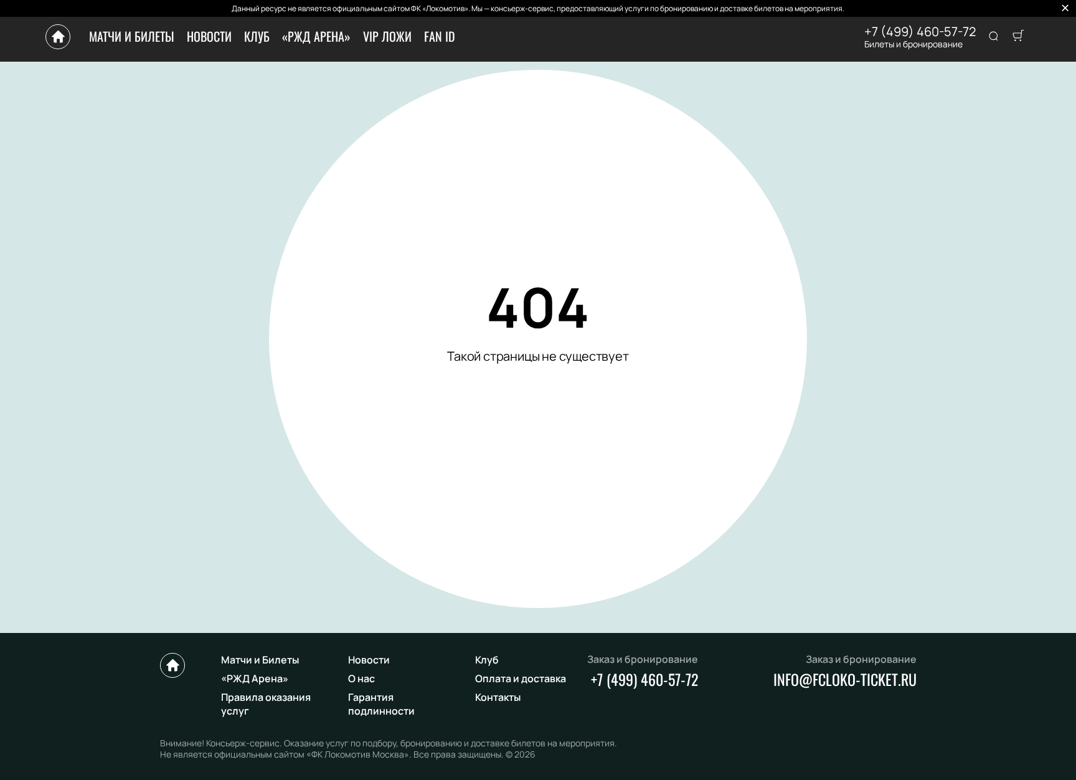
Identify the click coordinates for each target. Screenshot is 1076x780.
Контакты (498, 697)
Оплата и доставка (520, 678)
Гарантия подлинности (381, 704)
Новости (209, 36)
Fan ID (439, 36)
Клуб (257, 36)
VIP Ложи (387, 36)
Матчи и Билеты (131, 36)
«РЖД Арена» (316, 36)
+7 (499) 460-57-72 (920, 31)
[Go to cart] (1018, 36)
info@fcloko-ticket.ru (845, 679)
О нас (361, 678)
